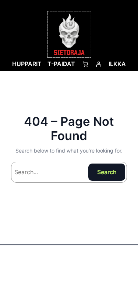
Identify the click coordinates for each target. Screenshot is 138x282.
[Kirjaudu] (98, 64)
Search (107, 172)
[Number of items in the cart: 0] (85, 64)
